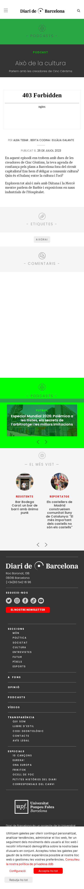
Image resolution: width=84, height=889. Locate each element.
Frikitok (19, 769)
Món (16, 633)
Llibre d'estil (23, 726)
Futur (17, 657)
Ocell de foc (23, 774)
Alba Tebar (20, 140)
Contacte (21, 735)
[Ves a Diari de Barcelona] (40, 11)
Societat (20, 642)
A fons (14, 677)
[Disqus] (42, 324)
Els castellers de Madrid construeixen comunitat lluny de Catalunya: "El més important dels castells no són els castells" (59, 514)
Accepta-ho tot (48, 870)
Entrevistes (22, 652)
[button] (6, 10)
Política (20, 637)
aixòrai (42, 239)
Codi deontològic (28, 731)
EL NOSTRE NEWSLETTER (28, 610)
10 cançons (22, 755)
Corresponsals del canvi (34, 784)
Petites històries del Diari (35, 779)
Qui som (19, 721)
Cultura (19, 647)
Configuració (17, 870)
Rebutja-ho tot (18, 880)
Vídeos (14, 707)
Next (46, 440)
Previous (38, 440)
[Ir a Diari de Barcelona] (42, 564)
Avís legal (21, 740)
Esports (19, 666)
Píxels (17, 661)
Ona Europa (22, 765)
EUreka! (19, 760)
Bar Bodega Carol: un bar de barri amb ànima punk (24, 507)
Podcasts (16, 697)
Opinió (14, 687)
